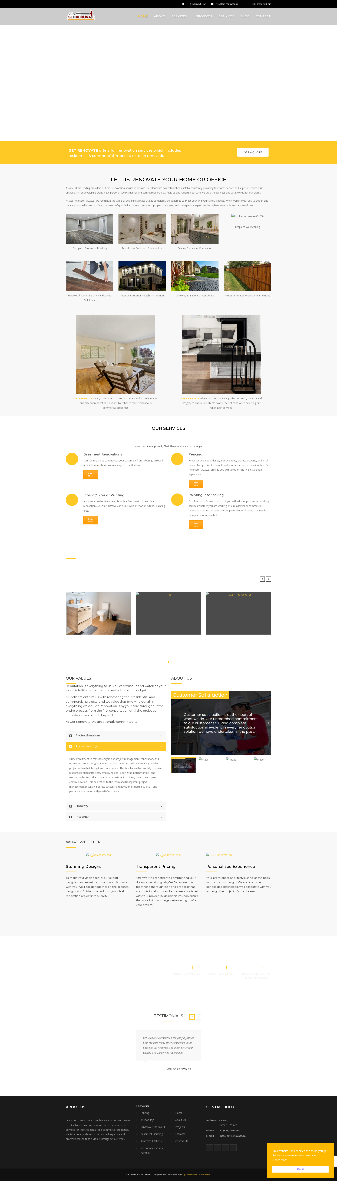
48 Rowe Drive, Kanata (89, 622)
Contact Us (181, 1141)
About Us (180, 1120)
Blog (244, 16)
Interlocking (147, 1120)
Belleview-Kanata (226, 622)
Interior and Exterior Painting (151, 1150)
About (159, 16)
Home (143, 16)
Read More (90, 474)
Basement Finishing (151, 1134)
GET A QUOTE (253, 152)
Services (179, 16)
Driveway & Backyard (152, 1127)
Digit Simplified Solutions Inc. (196, 1174)
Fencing (144, 1112)
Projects (204, 16)
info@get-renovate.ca (227, 3)
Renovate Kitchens (151, 1141)
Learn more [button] (280, 1159)
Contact (263, 16)
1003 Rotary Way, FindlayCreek (166, 622)
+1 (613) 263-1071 (197, 3)
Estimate (226, 16)
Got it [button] (300, 1169)
